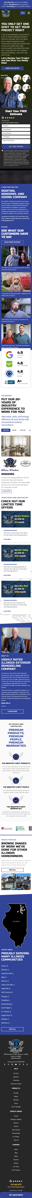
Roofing (16, 1093)
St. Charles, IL (6, 1012)
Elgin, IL (4, 977)
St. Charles (16, 1137)
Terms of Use (7, 165)
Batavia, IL (5, 970)
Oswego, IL (5, 996)
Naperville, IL (6, 989)
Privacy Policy (15, 165)
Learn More (6, 491)
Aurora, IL (4, 966)
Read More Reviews (12, 242)
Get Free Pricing (16, 147)
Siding (16, 1096)
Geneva (16, 1126)
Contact (16, 1073)
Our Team (16, 1166)
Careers (16, 1163)
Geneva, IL (5, 981)
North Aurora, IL (7, 992)
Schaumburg (16, 1133)
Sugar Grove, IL (6, 1015)
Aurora (16, 1116)
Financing (16, 1080)
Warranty (16, 1077)
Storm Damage (16, 1107)
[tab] (5, 430)
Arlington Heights (16, 1119)
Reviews (16, 1160)
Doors (16, 1103)
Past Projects (16, 1170)
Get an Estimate (16, 1195)
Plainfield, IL (5, 1000)
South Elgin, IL (6, 1008)
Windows (16, 1100)
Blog (16, 1153)
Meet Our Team (21, 106)
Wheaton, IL (5, 1023)
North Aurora (16, 1130)
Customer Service (16, 1084)
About (16, 1149)
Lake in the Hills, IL (8, 985)
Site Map (20, 1190)
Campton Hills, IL (7, 973)
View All (12, 870)
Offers (16, 1156)
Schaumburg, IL (7, 1004)
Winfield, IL (5, 1019)
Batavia (16, 1123)
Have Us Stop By (12, 68)
